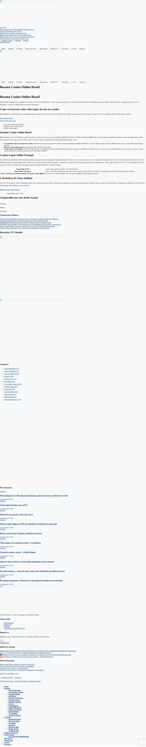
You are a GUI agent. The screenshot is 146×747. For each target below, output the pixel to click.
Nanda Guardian (15, 702)
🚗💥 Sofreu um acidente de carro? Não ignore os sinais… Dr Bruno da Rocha (26, 657)
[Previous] (7, 28)
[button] (73, 203)
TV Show (19, 49)
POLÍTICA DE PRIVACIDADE (19, 737)
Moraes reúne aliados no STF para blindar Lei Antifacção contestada (28, 524)
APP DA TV (54, 49)
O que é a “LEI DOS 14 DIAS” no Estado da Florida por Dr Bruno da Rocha (25, 653)
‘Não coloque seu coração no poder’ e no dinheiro (20, 543)
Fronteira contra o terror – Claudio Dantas (18, 552)
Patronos (82, 49)
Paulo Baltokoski (15, 708)
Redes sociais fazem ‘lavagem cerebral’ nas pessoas (17, 37)
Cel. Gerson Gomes (12, 384)
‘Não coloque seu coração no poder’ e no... (14, 38)
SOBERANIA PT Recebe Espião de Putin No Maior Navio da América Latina (25, 222)
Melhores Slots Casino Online (10, 190)
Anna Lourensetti (11, 371)
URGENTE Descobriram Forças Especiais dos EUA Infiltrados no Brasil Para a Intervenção (30, 224)
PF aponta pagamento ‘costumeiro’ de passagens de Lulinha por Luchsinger (31, 580)
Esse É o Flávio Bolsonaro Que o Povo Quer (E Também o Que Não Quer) (25, 228)
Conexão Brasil (11, 392)
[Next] (9, 28)
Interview (12, 725)
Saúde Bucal (13, 729)
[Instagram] (2, 683)
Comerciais (64, 49)
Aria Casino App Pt (6, 118)
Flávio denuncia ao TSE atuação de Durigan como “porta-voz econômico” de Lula (34, 495)
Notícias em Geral (31, 49)
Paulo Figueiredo (15, 710)
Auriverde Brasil (11, 374)
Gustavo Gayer (14, 700)
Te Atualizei (13, 714)
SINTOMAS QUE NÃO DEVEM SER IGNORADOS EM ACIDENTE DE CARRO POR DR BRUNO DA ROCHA (38, 651)
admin (3, 499)
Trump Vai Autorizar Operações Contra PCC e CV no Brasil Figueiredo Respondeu (27, 226)
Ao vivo (73, 49)
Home (3, 49)
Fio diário (12, 723)
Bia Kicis (9, 376)
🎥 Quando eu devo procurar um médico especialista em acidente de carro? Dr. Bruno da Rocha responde (35, 655)
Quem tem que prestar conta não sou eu (13, 33)
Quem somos (43, 49)
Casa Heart (9, 381)
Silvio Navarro (14, 712)
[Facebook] (0, 683)
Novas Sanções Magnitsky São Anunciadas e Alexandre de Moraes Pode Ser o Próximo (29, 219)
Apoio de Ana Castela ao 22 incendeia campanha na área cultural (27, 562)
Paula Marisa (14, 706)
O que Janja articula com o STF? (11, 31)
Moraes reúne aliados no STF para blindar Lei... (16, 35)
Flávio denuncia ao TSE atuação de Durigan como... (17, 29)
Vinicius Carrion (15, 715)
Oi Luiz (11, 704)
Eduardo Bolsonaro (12, 399)
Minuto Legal (13, 727)
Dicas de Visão (10, 394)
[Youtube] (4, 683)
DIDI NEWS (10, 397)
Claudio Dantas (11, 387)
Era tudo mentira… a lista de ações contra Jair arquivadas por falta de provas (32, 571)
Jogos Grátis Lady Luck (8, 121)
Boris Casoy (10, 379)
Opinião (10, 49)
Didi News (12, 696)
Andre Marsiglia (11, 369)
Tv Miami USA (14, 731)
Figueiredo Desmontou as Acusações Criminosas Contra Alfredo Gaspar (24, 221)
